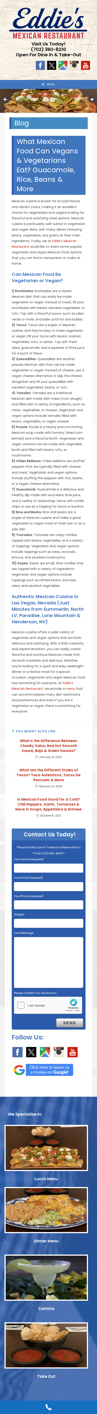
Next (91, 99)
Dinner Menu (46, 1241)
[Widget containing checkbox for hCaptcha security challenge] (48, 1005)
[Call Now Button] (48, 1407)
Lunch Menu (46, 1179)
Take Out (46, 1376)
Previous (5, 99)
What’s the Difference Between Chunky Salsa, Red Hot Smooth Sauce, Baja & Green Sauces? (48, 746)
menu (70, 688)
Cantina (46, 1308)
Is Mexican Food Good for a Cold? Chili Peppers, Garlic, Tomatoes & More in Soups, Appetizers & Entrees (48, 804)
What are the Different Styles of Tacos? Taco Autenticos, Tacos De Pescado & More (48, 775)
